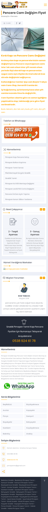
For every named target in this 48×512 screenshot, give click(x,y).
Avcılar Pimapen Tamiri (27, 487)
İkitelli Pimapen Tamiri (26, 501)
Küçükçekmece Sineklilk (10, 497)
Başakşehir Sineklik (8, 494)
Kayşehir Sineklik (7, 504)
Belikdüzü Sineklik (7, 480)
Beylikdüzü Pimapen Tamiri (25, 480)
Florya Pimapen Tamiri (21, 506)
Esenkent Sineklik (7, 490)
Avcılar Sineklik (12, 487)
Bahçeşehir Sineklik (8, 492)
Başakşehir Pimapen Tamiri (26, 494)
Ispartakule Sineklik (14, 499)
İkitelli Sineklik (12, 501)
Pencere (14, 16)
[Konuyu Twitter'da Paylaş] (20, 23)
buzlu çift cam (31, 109)
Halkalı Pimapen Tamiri (16, 508)
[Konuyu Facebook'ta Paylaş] (17, 23)
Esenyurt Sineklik (7, 483)
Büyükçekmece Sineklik (9, 485)
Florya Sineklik (6, 506)
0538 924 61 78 (24, 341)
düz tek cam (18, 109)
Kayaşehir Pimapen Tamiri (24, 504)
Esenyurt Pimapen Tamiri (24, 483)
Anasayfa (5, 16)
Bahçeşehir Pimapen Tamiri (26, 492)
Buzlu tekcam (7, 109)
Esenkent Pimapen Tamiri (24, 490)
